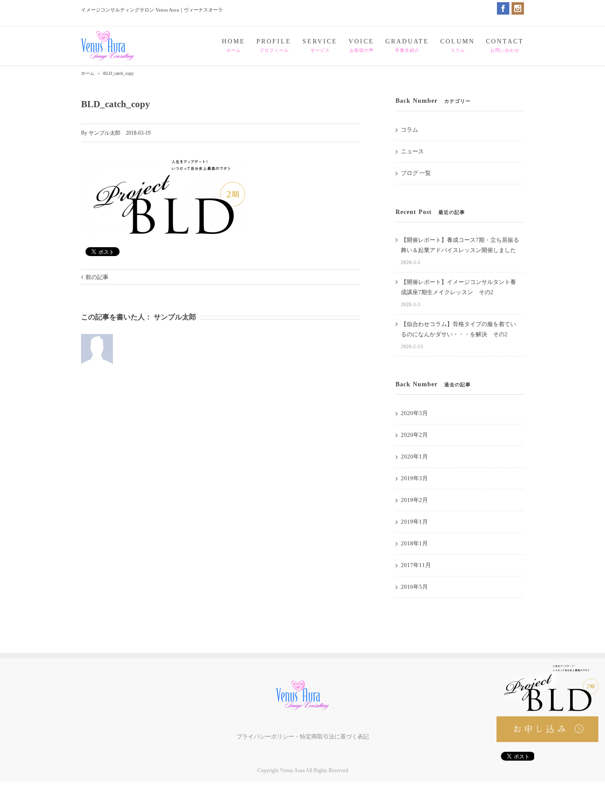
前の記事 (97, 277)
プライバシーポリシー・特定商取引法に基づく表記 (303, 736)
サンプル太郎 (104, 133)
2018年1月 (414, 543)
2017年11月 (416, 565)
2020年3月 (414, 413)
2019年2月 (414, 500)
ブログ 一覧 (416, 173)
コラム (409, 129)
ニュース (412, 151)
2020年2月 (414, 434)
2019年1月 (414, 521)
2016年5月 (414, 586)
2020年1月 (414, 456)
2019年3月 (414, 478)
